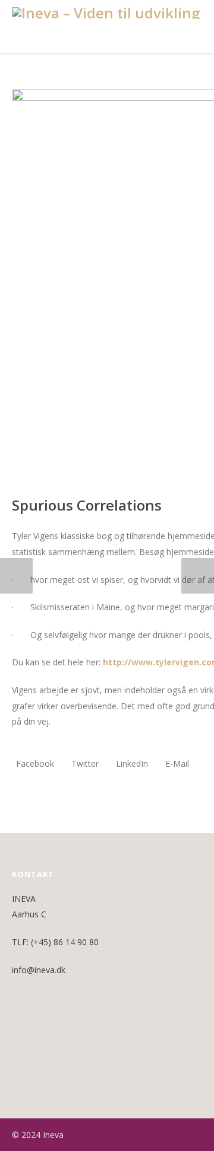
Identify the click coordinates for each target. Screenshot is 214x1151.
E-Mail (176, 763)
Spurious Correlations (87, 505)
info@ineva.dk (38, 969)
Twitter (84, 763)
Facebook (34, 763)
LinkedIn (131, 763)
